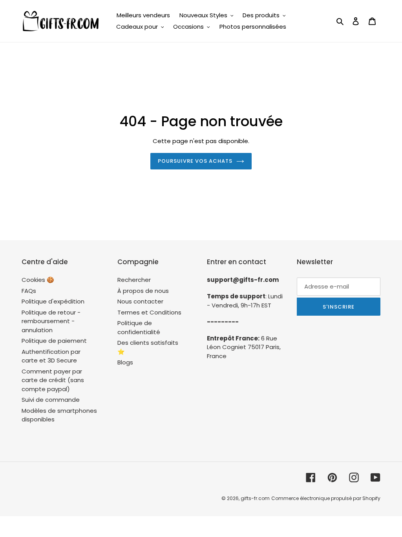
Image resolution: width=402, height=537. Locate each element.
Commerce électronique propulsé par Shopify (325, 498)
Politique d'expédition (53, 301)
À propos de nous (143, 291)
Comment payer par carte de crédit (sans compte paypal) (53, 380)
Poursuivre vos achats (195, 161)
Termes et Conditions (149, 312)
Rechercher (134, 280)
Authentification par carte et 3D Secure (51, 356)
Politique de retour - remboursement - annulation (51, 321)
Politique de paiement (54, 341)
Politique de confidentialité (138, 327)
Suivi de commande (51, 399)
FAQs (29, 291)
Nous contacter (140, 301)
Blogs (125, 362)
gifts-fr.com (255, 498)
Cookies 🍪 (38, 280)
